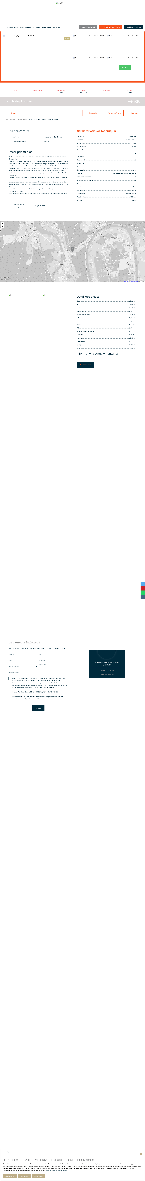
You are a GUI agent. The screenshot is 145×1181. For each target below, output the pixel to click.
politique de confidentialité (31, 699)
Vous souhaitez (42, 664)
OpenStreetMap (134, 281)
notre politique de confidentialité (56, 1170)
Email (10, 660)
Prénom (11, 654)
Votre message (13, 672)
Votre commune (13, 666)
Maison (12, 119)
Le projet (36, 27)
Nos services (12, 27)
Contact (56, 27)
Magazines (46, 27)
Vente (6, 119)
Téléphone (42, 660)
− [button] (2, 226)
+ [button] (2, 224)
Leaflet (126, 281)
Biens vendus (25, 27)
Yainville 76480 (22, 119)
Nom (40, 654)
